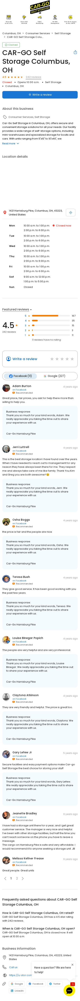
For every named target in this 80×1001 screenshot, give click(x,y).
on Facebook (19, 389)
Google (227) (56, 376)
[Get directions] (70, 212)
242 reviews (33, 77)
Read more (8, 143)
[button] (22, 878)
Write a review (42, 95)
